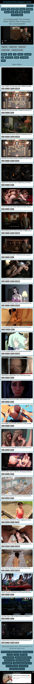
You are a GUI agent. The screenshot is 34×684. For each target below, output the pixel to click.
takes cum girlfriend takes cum (23, 657)
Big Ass (7, 12)
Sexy (10, 54)
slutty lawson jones (27, 651)
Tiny (8, 9)
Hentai (16, 57)
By (2, 57)
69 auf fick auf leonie (8, 657)
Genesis (20, 54)
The (15, 54)
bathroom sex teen (9, 660)
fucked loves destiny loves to (17, 669)
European (29, 9)
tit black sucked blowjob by (22, 660)
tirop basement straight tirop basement (11, 651)
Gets (12, 9)
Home (3, 9)
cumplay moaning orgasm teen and (22, 663)
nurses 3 (16, 654)
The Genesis (24, 57)
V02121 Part (8, 57)
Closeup (22, 9)
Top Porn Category (17, 15)
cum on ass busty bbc (11, 666)
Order (3, 60)
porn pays (9, 654)
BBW (21, 12)
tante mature (23, 654)
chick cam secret (23, 666)
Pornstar (26, 12)
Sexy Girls (28, 54)
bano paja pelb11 (7, 663)
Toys (12, 12)
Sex (16, 12)
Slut (17, 9)
